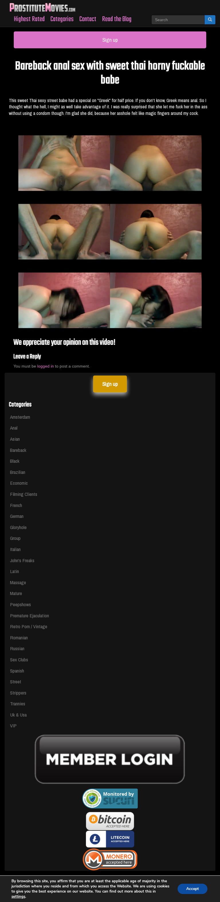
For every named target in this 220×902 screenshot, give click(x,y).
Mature (16, 593)
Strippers (18, 692)
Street (15, 681)
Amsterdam (20, 417)
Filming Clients (23, 494)
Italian (15, 549)
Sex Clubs (19, 659)
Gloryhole (18, 527)
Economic (19, 483)
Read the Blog (116, 19)
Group (15, 538)
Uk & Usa (18, 714)
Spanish (17, 670)
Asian (15, 439)
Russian (17, 648)
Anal (13, 427)
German (16, 516)
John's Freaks (22, 560)
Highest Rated (29, 19)
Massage (18, 582)
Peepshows (20, 604)
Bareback (18, 450)
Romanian (19, 637)
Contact (87, 19)
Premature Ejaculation (29, 615)
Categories (62, 19)
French (16, 505)
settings (18, 896)
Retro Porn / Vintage (28, 626)
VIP (13, 725)
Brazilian (17, 472)
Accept (192, 888)
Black (14, 461)
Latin (14, 571)
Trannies (17, 703)
